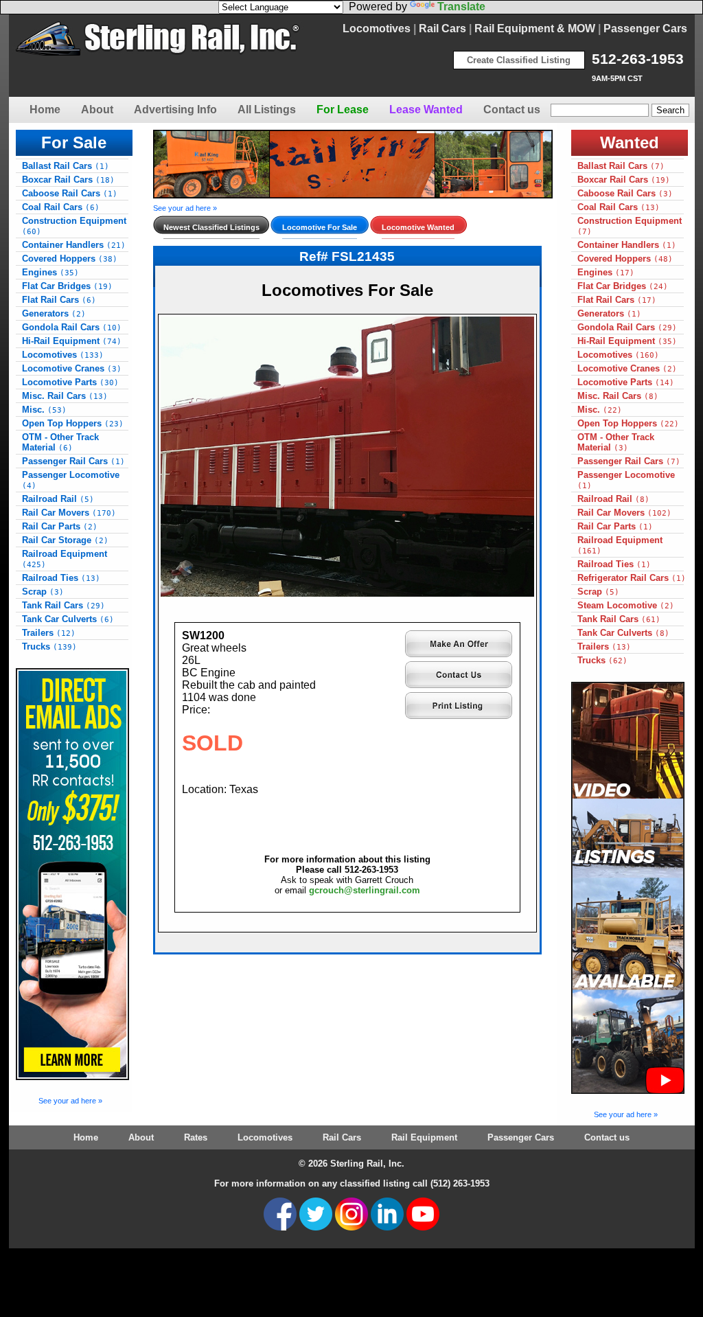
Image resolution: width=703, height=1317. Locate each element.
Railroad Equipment (64, 559)
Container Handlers (74, 245)
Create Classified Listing (519, 60)
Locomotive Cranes (72, 368)
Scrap (43, 591)
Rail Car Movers (69, 512)
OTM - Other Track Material (60, 442)
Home (45, 109)
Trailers (49, 633)
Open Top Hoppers (73, 423)
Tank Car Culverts (68, 619)
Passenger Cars (645, 28)
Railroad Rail (58, 499)
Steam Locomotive (625, 605)
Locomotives (377, 28)
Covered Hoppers (69, 258)
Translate (461, 6)
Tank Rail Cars (63, 605)
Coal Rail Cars (61, 207)
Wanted (629, 142)
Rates (195, 1137)
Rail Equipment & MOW (534, 28)
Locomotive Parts (70, 382)
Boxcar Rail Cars (68, 179)
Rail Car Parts (59, 526)
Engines (50, 272)
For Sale (73, 142)
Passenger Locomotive (70, 480)
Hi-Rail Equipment (72, 341)
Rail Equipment (424, 1137)
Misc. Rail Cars (65, 396)
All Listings (267, 109)
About (97, 109)
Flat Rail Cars (59, 300)
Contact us (511, 109)
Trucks (49, 646)
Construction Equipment (74, 226)
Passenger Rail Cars (73, 461)
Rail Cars (442, 28)
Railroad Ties (61, 578)
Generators (54, 313)
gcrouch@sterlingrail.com (364, 890)
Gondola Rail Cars (72, 327)
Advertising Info (175, 109)
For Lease (342, 109)
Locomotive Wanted (418, 227)
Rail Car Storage (65, 540)
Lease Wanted (426, 109)
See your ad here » (70, 1101)
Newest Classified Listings (211, 227)
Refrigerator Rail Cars (631, 578)
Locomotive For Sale (319, 227)
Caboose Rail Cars (69, 193)
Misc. (44, 409)
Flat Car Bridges (67, 286)
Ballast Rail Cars (65, 166)
